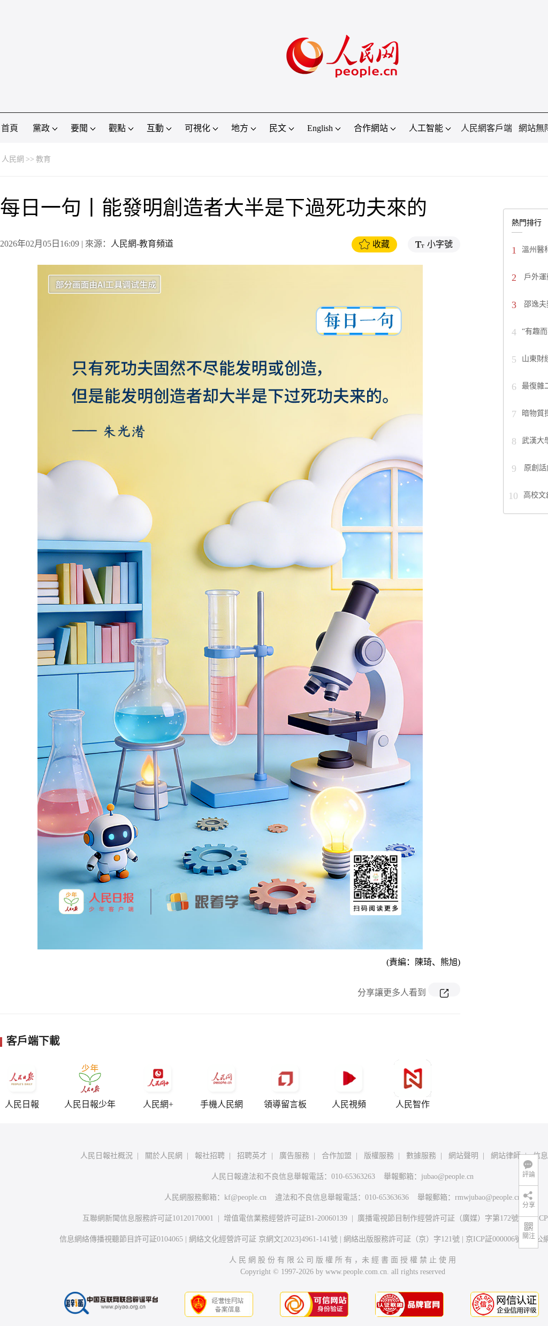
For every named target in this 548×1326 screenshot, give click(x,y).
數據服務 (421, 1156)
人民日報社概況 (106, 1156)
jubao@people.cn (447, 1176)
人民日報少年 (90, 1104)
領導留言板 (285, 1104)
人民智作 (412, 1104)
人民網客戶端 (486, 128)
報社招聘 (210, 1156)
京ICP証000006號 (494, 1239)
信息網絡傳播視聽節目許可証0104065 (121, 1239)
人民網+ (158, 1104)
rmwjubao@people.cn (488, 1197)
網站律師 (506, 1156)
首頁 (9, 128)
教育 (43, 159)
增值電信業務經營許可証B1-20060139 (285, 1218)
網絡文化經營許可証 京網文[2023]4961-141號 (263, 1239)
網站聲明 (463, 1156)
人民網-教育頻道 (142, 243)
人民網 (13, 159)
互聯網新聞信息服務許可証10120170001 (148, 1218)
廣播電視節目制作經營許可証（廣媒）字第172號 (438, 1218)
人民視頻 (349, 1104)
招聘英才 (252, 1156)
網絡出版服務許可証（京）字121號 (402, 1239)
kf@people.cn (245, 1197)
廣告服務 (294, 1156)
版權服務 (379, 1156)
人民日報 (22, 1104)
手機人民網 (221, 1104)
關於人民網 (163, 1156)
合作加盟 (337, 1156)
